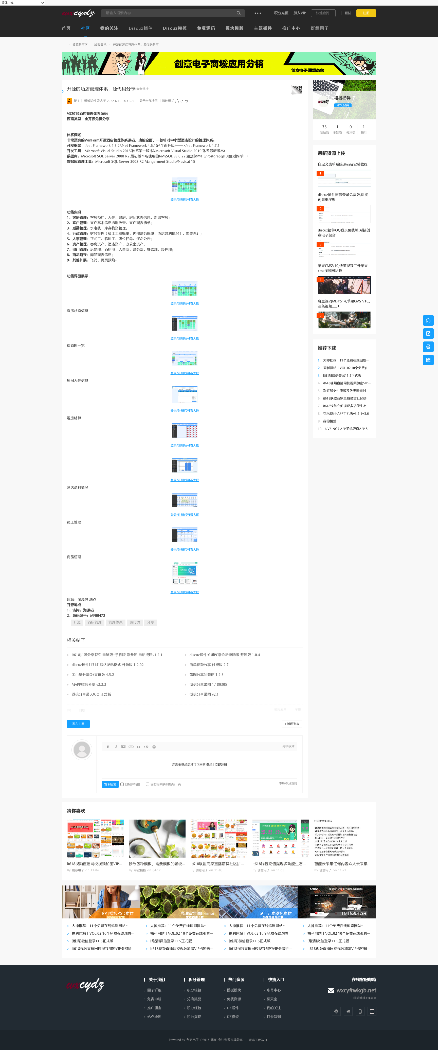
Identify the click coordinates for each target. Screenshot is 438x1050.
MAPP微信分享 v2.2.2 (89, 684)
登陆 (348, 13)
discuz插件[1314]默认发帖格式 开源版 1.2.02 (108, 665)
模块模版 (235, 28)
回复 (82, 710)
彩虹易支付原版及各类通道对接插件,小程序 (352, 391)
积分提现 (194, 1017)
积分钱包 (194, 990)
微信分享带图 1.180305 (208, 684)
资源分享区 (80, 44)
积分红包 (194, 1008)
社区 (85, 28)
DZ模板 (233, 1017)
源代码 (135, 622)
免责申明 (154, 999)
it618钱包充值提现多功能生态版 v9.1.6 (349, 406)
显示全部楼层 (148, 101)
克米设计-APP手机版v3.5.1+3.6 (343, 413)
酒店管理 (94, 622)
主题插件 (263, 28)
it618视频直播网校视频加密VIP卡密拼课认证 (353, 383)
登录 (209, 764)
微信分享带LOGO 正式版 (91, 694)
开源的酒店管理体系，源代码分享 (136, 44)
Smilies (153, 746)
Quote (138, 746)
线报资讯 (100, 44)
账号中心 (274, 990)
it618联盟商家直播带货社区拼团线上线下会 (352, 398)
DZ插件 (233, 1008)
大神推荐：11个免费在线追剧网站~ (346, 360)
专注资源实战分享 (230, 1040)
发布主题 (78, 724)
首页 (66, 28)
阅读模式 (168, 101)
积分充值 (281, 13)
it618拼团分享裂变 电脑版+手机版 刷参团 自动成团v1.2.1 (117, 655)
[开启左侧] (63, 91)
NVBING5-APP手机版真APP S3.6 (345, 429)
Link (131, 746)
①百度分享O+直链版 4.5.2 (93, 675)
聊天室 (272, 999)
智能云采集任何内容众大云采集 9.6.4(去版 (350, 864)
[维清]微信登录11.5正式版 (339, 375)
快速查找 (322, 13)
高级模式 (288, 746)
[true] (238, 13)
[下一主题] (187, 101)
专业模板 (140, 870)
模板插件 (90, 101)
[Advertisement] (344, 519)
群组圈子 (320, 28)
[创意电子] (78, 16)
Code (146, 746)
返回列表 (293, 724)
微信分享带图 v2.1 (204, 694)
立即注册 (221, 764)
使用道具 (280, 709)
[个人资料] (323, 106)
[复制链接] (142, 89)
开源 (77, 622)
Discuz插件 (141, 28)
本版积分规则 (288, 783)
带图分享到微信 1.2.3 (207, 675)
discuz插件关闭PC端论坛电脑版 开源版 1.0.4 (225, 655)
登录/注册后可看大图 (185, 199)
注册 (366, 13)
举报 (298, 709)
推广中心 (291, 28)
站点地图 (154, 1017)
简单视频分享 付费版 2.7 (209, 665)
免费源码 (206, 28)
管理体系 (115, 622)
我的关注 (109, 28)
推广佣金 (154, 1008)
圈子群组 (154, 990)
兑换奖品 (194, 999)
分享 (150, 622)
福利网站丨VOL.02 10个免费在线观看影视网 (353, 368)
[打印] (177, 101)
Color (115, 746)
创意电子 (64, 44)
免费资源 (234, 999)
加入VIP (300, 13)
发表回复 (110, 784)
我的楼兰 (327, 421)
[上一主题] (182, 101)
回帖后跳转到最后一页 (166, 784)
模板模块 (234, 990)
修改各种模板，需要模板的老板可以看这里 (165, 864)
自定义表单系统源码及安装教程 (343, 164)
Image (123, 746)
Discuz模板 (175, 28)
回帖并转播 (132, 784)
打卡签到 (274, 1017)
